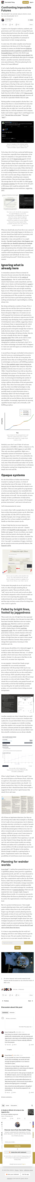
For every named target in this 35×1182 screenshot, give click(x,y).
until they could (17, 626)
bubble (11, 170)
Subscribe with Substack (18, 1152)
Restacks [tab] (12, 1012)
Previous (6, 1001)
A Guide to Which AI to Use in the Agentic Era (12, 1111)
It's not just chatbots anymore (9, 1114)
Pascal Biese (8, 1055)
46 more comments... (6, 1097)
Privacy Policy (17, 1159)
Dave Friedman (9, 1032)
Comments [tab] (5, 1012)
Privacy (17, 1170)
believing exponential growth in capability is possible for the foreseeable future (16, 50)
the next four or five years (13, 115)
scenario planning (18, 890)
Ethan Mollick (9, 19)
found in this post (19, 159)
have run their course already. (21, 55)
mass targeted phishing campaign (11, 340)
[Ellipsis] (33, 1032)
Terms (21, 1170)
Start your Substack (13, 1174)
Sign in (31, 2)
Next (29, 1001)
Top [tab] (3, 1105)
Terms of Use (25, 1156)
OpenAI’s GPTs (6, 546)
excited (3, 286)
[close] (30, 1122)
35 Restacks (21, 989)
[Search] (32, 1105)
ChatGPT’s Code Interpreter (17, 530)
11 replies (9, 1049)
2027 (3, 117)
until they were (5, 624)
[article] (17, 1114)
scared (30, 284)
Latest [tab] (7, 1105)
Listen (31, 20)
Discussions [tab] (14, 1105)
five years (25, 115)
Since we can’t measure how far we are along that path (17, 94)
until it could (24, 635)
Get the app (25, 1174)
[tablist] (8, 1012)
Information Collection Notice (20, 1157)
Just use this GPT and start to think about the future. (17, 926)
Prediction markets (7, 188)
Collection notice (28, 1170)
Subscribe (25, 2)
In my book (4, 869)
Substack (9, 1178)
